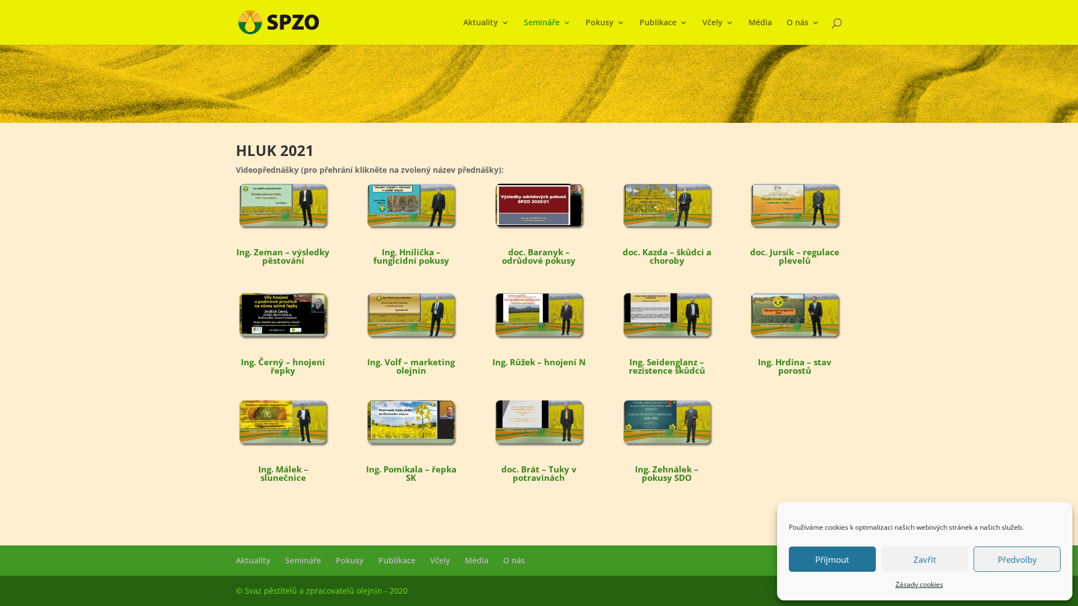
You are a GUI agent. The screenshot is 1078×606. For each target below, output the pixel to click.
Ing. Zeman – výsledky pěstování (283, 256)
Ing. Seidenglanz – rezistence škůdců (667, 366)
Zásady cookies (919, 584)
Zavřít (924, 559)
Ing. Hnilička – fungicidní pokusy (411, 256)
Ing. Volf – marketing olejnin (411, 366)
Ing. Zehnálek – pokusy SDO (666, 473)
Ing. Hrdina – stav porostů (795, 366)
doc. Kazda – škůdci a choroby (667, 256)
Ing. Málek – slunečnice (283, 473)
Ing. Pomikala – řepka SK (411, 473)
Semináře (542, 23)
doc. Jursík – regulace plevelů (794, 256)
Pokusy (600, 23)
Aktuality (480, 23)
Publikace (658, 23)
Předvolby (1017, 559)
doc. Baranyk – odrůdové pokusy (538, 256)
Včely (712, 23)
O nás (797, 23)
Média (760, 23)
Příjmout (832, 559)
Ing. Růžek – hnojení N (539, 362)
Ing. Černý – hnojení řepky (283, 366)
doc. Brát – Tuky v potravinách (539, 473)
